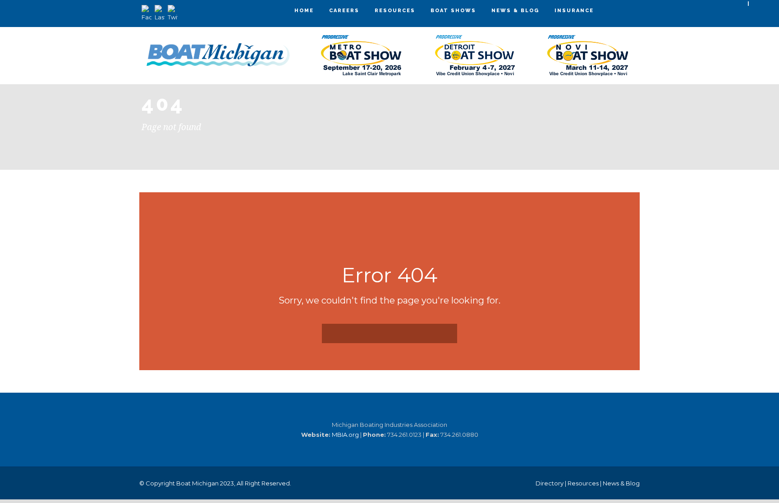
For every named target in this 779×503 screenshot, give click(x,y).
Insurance (574, 11)
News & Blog (515, 11)
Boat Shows (453, 11)
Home (304, 11)
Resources (395, 11)
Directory (550, 483)
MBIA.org (345, 434)
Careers (344, 11)
